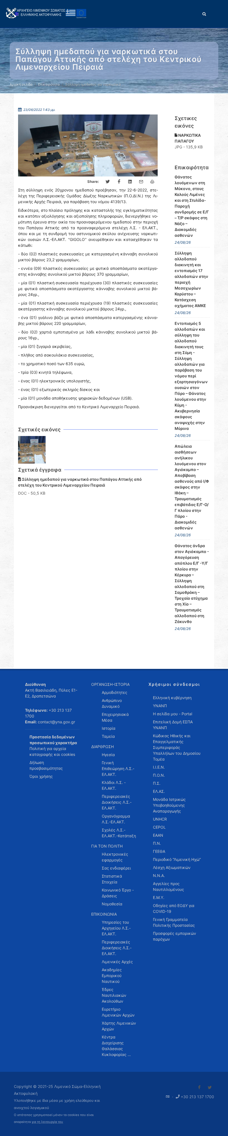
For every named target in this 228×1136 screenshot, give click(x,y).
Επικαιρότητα (49, 84)
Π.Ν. (157, 843)
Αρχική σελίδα (21, 84)
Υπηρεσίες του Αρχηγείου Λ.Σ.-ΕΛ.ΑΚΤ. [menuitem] (116, 928)
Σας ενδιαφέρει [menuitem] (116, 868)
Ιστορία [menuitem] (108, 728)
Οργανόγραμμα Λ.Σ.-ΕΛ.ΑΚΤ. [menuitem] (116, 819)
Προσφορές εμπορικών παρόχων (174, 936)
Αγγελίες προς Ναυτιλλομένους (168, 886)
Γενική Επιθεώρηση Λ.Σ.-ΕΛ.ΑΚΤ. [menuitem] (118, 768)
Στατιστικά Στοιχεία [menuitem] (112, 879)
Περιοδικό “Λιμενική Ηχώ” (177, 859)
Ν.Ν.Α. (159, 875)
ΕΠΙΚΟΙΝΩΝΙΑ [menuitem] (104, 914)
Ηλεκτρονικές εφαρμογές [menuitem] (115, 857)
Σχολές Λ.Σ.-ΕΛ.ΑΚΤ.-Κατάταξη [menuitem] (119, 833)
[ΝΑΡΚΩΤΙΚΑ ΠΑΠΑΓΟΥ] (32, 450)
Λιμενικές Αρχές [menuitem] (117, 961)
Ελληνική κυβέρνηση (172, 697)
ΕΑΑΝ (158, 835)
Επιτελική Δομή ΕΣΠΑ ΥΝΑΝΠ (173, 724)
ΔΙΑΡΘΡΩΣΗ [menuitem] (102, 746)
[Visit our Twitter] (209, 1087)
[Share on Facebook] (119, 181)
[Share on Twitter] (107, 181)
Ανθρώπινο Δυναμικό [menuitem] (112, 703)
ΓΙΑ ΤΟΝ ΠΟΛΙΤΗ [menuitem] (107, 846)
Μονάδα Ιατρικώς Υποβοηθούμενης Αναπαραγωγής (169, 805)
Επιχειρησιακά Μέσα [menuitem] (115, 717)
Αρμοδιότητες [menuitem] (114, 692)
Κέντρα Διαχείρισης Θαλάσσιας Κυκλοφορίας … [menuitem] (116, 1046)
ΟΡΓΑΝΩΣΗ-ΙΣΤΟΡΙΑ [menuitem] (110, 684)
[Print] (152, 181)
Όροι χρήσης (41, 776)
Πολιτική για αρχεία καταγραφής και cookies (52, 751)
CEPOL (159, 827)
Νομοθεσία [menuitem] (112, 903)
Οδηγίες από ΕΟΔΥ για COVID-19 (173, 908)
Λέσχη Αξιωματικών (171, 867)
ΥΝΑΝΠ (160, 705)
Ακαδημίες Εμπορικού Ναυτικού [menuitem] (112, 975)
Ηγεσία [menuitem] (108, 754)
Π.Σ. (156, 783)
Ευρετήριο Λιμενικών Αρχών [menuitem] (118, 1012)
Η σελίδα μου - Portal (172, 713)
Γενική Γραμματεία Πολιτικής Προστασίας (174, 922)
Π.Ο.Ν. (159, 775)
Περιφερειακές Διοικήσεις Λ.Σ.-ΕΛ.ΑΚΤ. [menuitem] (117, 802)
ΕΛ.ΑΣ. (159, 791)
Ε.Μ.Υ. (158, 897)
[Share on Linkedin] (130, 181)
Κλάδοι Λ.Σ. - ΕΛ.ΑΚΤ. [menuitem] (114, 785)
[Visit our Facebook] (199, 1087)
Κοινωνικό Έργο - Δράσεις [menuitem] (118, 893)
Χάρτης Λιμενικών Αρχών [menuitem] (119, 1026)
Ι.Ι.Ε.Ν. (159, 767)
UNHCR (160, 819)
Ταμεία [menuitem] (108, 736)
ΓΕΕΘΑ (159, 851)
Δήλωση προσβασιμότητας (46, 765)
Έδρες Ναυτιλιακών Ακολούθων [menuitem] (114, 995)
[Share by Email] (141, 181)
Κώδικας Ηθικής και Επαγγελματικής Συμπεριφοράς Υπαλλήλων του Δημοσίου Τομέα (176, 747)
